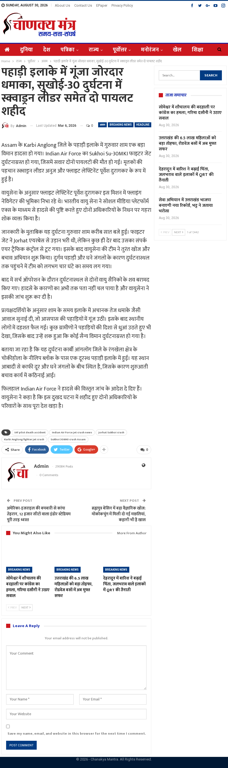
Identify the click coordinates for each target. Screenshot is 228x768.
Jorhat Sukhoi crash (111, 432)
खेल (177, 49)
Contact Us (83, 5)
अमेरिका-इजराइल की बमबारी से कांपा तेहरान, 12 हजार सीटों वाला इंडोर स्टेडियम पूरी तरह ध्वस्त (39, 514)
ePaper (101, 5)
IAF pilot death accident (30, 432)
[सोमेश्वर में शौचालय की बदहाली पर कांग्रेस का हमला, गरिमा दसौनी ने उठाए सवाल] (27, 557)
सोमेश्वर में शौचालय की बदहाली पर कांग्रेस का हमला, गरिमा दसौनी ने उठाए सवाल (190, 112)
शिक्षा (197, 49)
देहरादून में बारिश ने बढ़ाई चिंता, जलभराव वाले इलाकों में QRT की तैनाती (186, 174)
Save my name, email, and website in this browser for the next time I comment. (77, 733)
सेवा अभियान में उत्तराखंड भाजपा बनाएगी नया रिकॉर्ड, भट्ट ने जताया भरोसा (186, 205)
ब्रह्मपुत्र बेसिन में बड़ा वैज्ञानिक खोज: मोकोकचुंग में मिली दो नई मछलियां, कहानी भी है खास (119, 514)
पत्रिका (68, 49)
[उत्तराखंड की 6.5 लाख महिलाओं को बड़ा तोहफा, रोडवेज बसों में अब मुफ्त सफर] (76, 557)
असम (102, 124)
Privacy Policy (122, 5)
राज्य (94, 49)
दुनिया (26, 49)
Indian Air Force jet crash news (72, 432)
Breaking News (121, 124)
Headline (143, 124)
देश (46, 49)
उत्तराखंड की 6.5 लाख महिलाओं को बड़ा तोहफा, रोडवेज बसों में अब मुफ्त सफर (187, 143)
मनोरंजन (150, 49)
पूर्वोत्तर (120, 49)
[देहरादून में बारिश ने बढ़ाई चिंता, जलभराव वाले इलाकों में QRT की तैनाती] (125, 557)
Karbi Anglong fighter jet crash (24, 439)
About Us (62, 5)
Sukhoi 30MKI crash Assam (68, 439)
